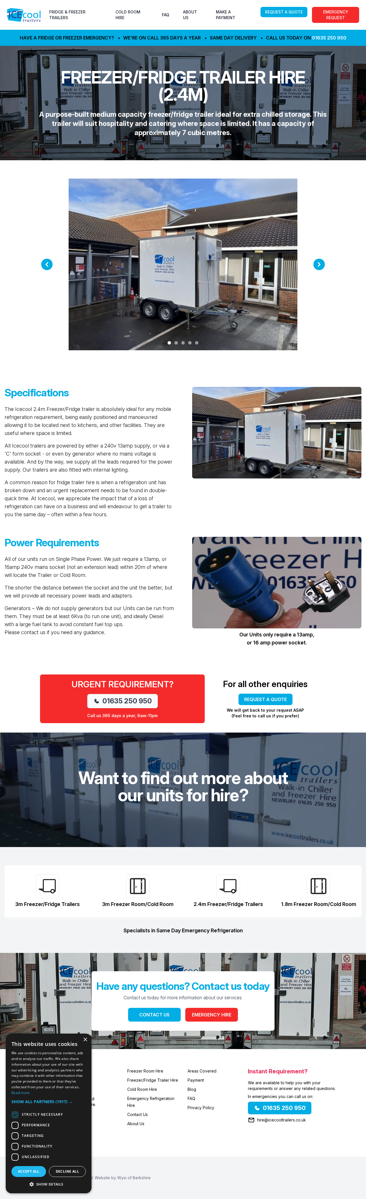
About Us (135, 1123)
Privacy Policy (201, 1107)
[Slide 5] (196, 343)
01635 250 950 (329, 38)
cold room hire (128, 14)
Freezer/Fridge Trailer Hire (152, 1080)
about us (190, 14)
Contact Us (154, 1015)
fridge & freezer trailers (67, 14)
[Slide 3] (183, 343)
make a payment (225, 14)
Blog (192, 1089)
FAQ (165, 14)
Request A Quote (284, 11)
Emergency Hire (211, 1015)
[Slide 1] (169, 343)
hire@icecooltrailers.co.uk (281, 1119)
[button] (48, 1102)
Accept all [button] (28, 1171)
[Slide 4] (190, 343)
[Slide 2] (176, 343)
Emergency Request (335, 14)
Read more (20, 1092)
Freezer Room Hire (145, 1071)
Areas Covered (202, 1071)
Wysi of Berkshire (134, 1177)
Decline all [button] (67, 1171)
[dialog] (49, 1113)
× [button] (85, 1040)
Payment (196, 1080)
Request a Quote (265, 699)
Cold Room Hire (142, 1089)
